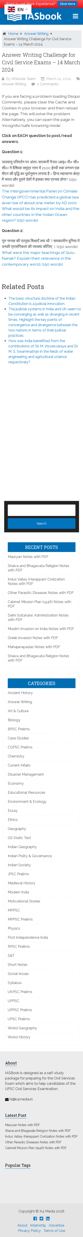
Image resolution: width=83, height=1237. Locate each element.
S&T (11, 955)
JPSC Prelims (18, 874)
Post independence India (28, 937)
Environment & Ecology (27, 801)
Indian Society (19, 865)
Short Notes (17, 965)
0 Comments (47, 84)
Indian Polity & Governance (30, 856)
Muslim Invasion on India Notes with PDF (41, 629)
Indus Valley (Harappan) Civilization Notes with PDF (41, 1136)
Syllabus (15, 983)
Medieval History (21, 883)
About (22, 1225)
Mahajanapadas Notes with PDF (34, 647)
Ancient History (20, 693)
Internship (38, 1225)
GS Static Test (19, 838)
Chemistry (16, 756)
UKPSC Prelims (20, 992)
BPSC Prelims (19, 729)
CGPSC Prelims (20, 747)
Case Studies (18, 738)
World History (19, 1037)
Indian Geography (22, 847)
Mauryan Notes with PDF (28, 557)
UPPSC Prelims (20, 1010)
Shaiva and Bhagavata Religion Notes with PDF (38, 1130)
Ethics (13, 820)
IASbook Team (24, 79)
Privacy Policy (29, 1231)
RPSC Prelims (19, 946)
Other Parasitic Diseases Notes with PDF (41, 593)
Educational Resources (26, 792)
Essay (12, 811)
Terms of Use (54, 1231)
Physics (14, 928)
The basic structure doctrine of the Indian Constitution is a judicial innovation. (41, 301)
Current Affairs (19, 765)
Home (13, 34)
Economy (16, 783)
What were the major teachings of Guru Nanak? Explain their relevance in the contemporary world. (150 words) (38, 258)
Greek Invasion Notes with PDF (33, 638)
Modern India (18, 892)
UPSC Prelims (19, 1019)
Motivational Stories (24, 901)
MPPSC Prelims (20, 919)
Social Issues (18, 974)
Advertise (56, 1225)
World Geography (22, 1028)
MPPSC (14, 910)
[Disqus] (41, 425)
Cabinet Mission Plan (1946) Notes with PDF (36, 1148)
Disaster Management (26, 774)
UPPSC (13, 1001)
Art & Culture (18, 711)
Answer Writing (36, 34)
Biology (14, 720)
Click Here (67, 4)
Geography (17, 829)
